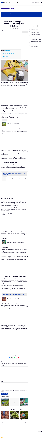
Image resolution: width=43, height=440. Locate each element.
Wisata (32, 13)
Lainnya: (3, 15)
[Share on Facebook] (10, 357)
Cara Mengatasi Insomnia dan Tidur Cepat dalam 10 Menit (36, 39)
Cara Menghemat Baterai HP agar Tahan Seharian (36, 32)
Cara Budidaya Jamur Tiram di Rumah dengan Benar (16, 298)
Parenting (9, 13)
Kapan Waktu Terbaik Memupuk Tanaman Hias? (11, 58)
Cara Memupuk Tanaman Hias (8, 53)
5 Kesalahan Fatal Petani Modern (13, 123)
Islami (37, 13)
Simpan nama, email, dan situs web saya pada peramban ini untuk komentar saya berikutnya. (14, 391)
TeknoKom (27, 13)
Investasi (14, 13)
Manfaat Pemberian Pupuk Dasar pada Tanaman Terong (23, 421)
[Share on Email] (16, 357)
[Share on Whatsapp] (14, 357)
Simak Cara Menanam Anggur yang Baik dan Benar (14, 421)
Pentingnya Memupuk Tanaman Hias (9, 52)
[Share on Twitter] (12, 357)
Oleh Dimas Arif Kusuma (5, 32)
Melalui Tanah (5, 56)
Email (2, 381)
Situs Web (2, 385)
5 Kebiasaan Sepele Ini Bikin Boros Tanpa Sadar (36, 46)
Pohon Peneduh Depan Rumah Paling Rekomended (16, 179)
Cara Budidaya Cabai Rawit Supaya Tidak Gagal (15, 242)
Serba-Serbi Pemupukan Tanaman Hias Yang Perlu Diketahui (14, 24)
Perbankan (20, 13)
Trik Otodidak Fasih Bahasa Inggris (36, 42)
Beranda (3, 13)
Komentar (3, 365)
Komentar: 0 (25, 32)
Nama (2, 377)
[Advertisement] (14, 41)
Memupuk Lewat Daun (7, 55)
